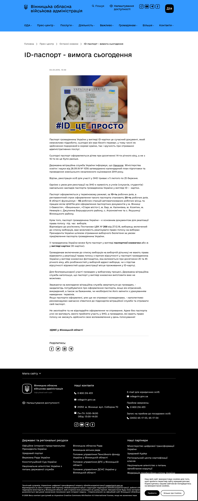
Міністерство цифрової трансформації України (150, 447)
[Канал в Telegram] (152, 6)
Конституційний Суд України (39, 462)
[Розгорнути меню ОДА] (31, 25)
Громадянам (127, 25)
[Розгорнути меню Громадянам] (137, 25)
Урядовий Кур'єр (137, 453)
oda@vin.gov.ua (139, 396)
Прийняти (152, 493)
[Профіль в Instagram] (141, 6)
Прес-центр (45, 25)
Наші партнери (137, 440)
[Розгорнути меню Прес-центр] (54, 25)
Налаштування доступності (124, 7)
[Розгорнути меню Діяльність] (94, 25)
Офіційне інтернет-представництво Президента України (43, 447)
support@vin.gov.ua (114, 485)
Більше (147, 25)
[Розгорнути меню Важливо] (113, 25)
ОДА (27, 25)
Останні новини (69, 44)
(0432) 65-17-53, (139, 418)
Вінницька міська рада (86, 450)
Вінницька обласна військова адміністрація (56, 8)
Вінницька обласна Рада (87, 445)
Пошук (99, 5)
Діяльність (86, 25)
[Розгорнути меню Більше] (153, 25)
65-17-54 (153, 418)
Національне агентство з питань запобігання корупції (146, 467)
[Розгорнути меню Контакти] (173, 25)
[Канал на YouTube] (147, 6)
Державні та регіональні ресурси (45, 440)
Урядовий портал (32, 453)
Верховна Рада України (36, 457)
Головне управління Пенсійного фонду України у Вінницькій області (96, 456)
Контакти (165, 25)
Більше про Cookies (172, 493)
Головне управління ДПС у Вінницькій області (96, 463)
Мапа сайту (30, 373)
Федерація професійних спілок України (151, 473)
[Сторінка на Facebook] (157, 6)
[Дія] (169, 8)
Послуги (66, 25)
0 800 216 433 (137, 407)
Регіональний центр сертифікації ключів (147, 459)
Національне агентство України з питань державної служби (42, 468)
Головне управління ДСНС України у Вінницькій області (94, 471)
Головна (29, 44)
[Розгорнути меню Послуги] (73, 25)
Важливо (106, 25)
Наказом (118, 165)
